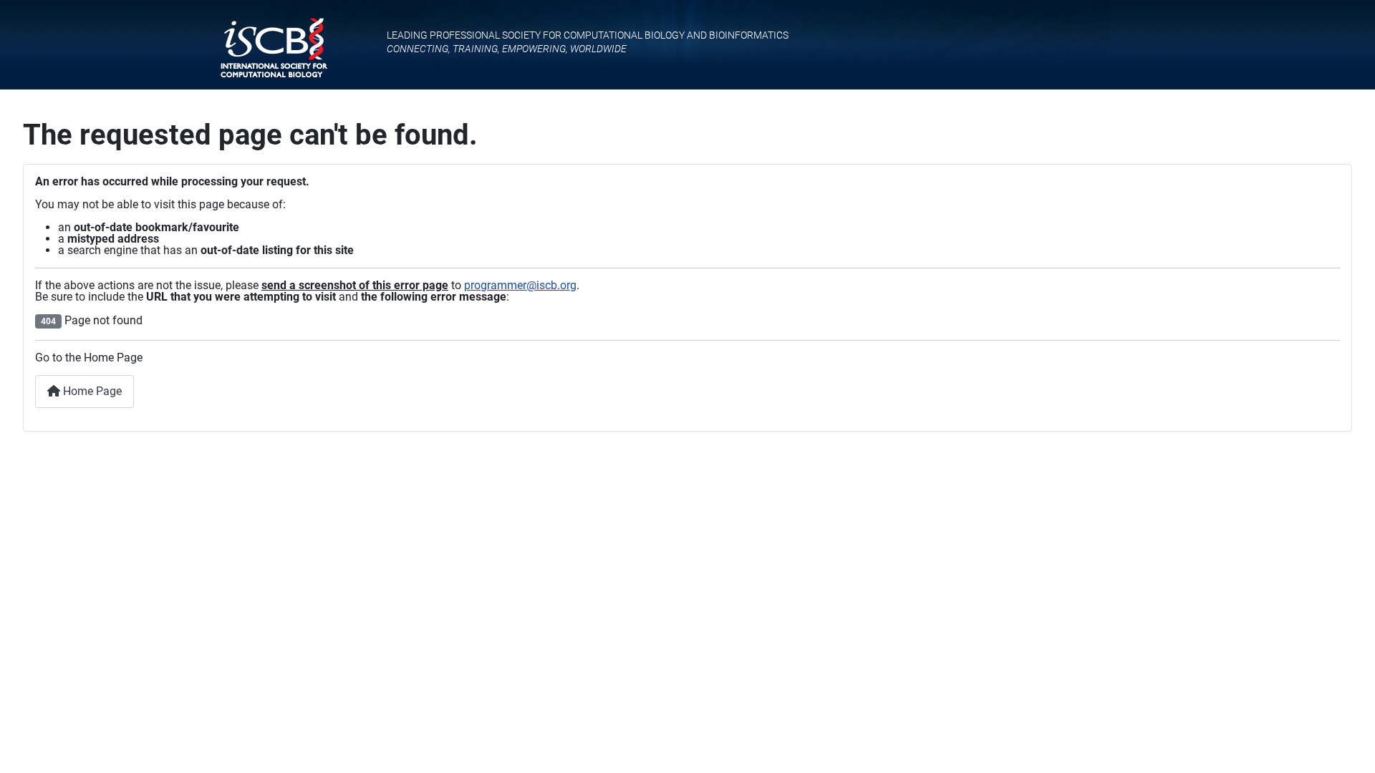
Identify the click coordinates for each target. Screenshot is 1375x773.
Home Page (91, 391)
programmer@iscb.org (520, 285)
